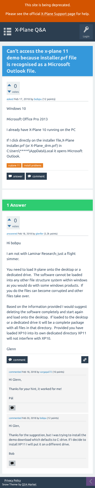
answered (12, 233)
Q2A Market (29, 484)
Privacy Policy (12, 480)
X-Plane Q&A (30, 30)
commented (15, 372)
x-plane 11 (14, 165)
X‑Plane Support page (58, 14)
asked (10, 99)
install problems (32, 165)
